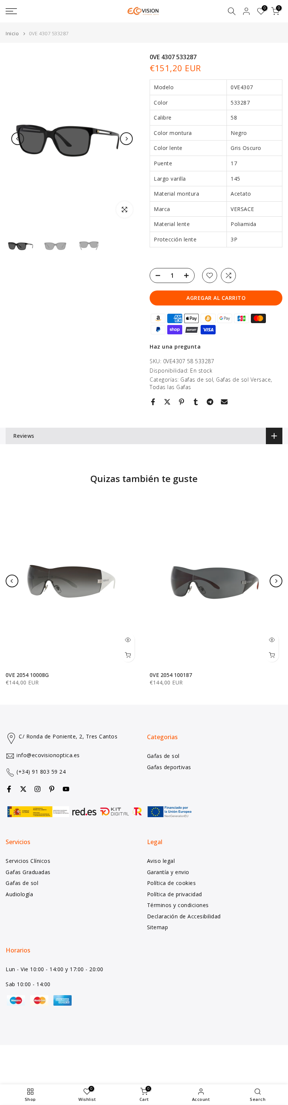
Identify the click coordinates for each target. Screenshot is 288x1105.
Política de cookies (171, 882)
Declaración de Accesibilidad (184, 916)
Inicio (12, 33)
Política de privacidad (174, 894)
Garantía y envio (168, 872)
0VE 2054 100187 (171, 674)
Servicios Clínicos (28, 860)
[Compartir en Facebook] (153, 401)
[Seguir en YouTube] (66, 789)
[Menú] (48, 11)
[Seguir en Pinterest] (51, 789)
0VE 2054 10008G (27, 674)
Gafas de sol (196, 379)
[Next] (126, 138)
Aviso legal (161, 860)
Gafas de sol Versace (243, 379)
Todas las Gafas (170, 387)
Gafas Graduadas (28, 872)
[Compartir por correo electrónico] (224, 401)
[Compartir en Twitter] (167, 401)
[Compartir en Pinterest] (181, 401)
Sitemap (157, 927)
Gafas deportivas (169, 767)
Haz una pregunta (175, 346)
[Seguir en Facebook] (9, 789)
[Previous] (17, 138)
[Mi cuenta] (246, 11)
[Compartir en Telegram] (210, 401)
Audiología (19, 894)
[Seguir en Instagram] (37, 789)
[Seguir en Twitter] (23, 789)
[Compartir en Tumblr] (195, 401)
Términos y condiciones (178, 905)
